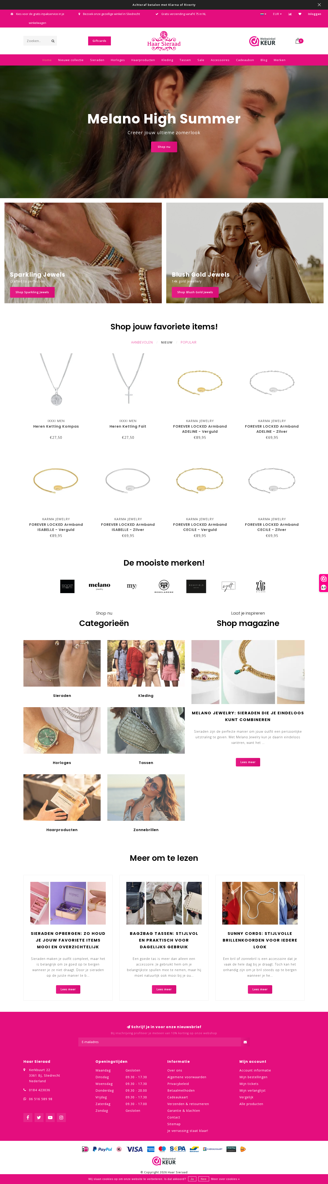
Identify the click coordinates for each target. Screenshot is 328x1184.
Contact (173, 1117)
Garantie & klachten (183, 1110)
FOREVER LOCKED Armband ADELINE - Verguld (200, 429)
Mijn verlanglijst (252, 1090)
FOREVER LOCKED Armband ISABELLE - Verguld (56, 527)
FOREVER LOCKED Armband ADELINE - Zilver (272, 429)
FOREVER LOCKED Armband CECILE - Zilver (272, 527)
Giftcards (99, 41)
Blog (264, 60)
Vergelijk (246, 1097)
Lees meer (248, 762)
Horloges (118, 60)
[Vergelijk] (290, 14)
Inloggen (314, 14)
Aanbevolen (142, 342)
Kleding (167, 60)
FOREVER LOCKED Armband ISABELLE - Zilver (128, 527)
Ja (192, 1179)
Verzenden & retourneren (188, 1104)
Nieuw (166, 342)
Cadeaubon (245, 60)
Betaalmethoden (181, 1090)
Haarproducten (143, 60)
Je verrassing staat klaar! (187, 1131)
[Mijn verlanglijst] (300, 14)
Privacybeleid (178, 1084)
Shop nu (164, 147)
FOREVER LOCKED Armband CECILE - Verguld (200, 527)
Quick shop (58, 420)
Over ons (174, 1070)
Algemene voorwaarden (186, 1077)
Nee (204, 1179)
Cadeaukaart (177, 1097)
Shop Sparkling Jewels (32, 292)
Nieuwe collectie (71, 60)
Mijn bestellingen (253, 1077)
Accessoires (220, 60)
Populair (189, 342)
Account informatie (255, 1070)
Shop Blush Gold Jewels (195, 292)
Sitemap (174, 1124)
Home (47, 60)
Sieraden (97, 60)
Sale (200, 60)
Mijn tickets (249, 1084)
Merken (280, 60)
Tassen (185, 60)
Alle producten (251, 1104)
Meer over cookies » (225, 1179)
